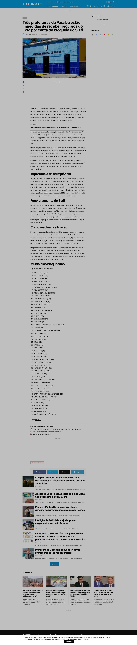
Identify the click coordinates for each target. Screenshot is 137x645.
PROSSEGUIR (69, 641)
